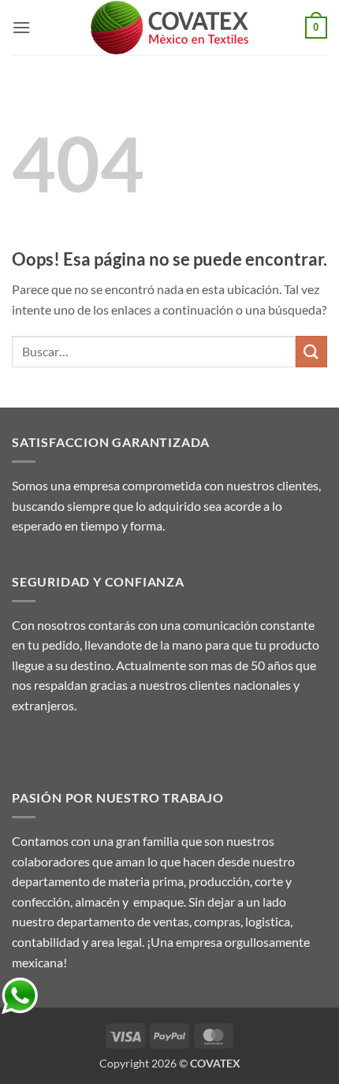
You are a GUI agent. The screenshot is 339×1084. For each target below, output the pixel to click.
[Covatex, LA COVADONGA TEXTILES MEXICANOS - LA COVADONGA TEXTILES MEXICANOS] (169, 28)
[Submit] (311, 351)
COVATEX (215, 1063)
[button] (21, 27)
